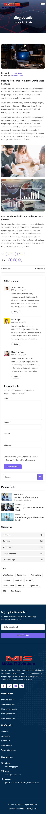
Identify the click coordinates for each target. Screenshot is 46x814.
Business (23, 534)
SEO (4, 591)
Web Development (8, 704)
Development (8, 585)
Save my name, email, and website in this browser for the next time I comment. (21, 458)
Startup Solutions (7, 700)
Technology (23, 547)
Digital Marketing (23, 553)
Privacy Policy (6, 745)
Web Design (8, 575)
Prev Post (6, 269)
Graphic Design (23, 559)
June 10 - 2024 (16, 73)
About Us (4, 731)
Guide (21, 254)
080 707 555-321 (11, 766)
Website (7, 445)
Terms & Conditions (8, 750)
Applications (36, 575)
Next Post (39, 269)
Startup (21, 585)
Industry (18, 580)
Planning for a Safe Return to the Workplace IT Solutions (26, 498)
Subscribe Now (23, 635)
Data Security (16, 591)
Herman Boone (17, 76)
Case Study (5, 736)
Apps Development (8, 718)
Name (7, 422)
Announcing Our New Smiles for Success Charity (29, 508)
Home (16, 22)
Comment (8, 398)
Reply (16, 311)
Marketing (30, 580)
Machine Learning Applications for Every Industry (29, 518)
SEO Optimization (8, 714)
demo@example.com (13, 774)
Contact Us (5, 741)
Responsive (21, 575)
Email (7, 433)
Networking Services (9, 709)
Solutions (11, 254)
